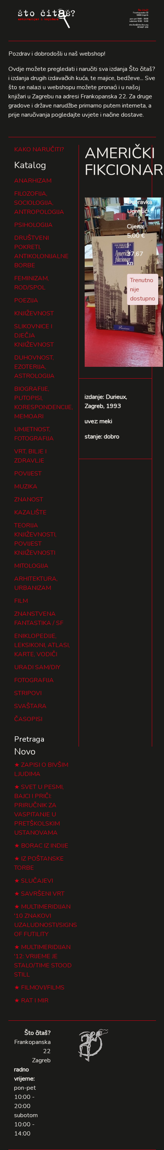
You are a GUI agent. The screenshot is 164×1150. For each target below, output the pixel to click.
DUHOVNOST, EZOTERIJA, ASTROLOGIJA (34, 366)
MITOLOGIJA (31, 566)
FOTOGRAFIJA (34, 680)
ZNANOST (28, 499)
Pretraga (29, 739)
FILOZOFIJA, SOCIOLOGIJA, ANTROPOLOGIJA (39, 203)
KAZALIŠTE (30, 512)
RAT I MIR (34, 1000)
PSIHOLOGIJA (33, 225)
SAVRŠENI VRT (42, 894)
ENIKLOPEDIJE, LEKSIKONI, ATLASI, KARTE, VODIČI (42, 645)
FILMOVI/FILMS (42, 987)
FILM (21, 601)
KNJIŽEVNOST (34, 313)
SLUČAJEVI (37, 881)
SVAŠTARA (30, 706)
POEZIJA (26, 300)
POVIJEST (28, 473)
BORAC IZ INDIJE (44, 846)
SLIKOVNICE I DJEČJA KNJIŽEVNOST (34, 335)
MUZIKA (25, 486)
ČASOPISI (28, 719)
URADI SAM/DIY (37, 667)
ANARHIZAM (32, 181)
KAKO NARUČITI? (39, 149)
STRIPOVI (28, 693)
